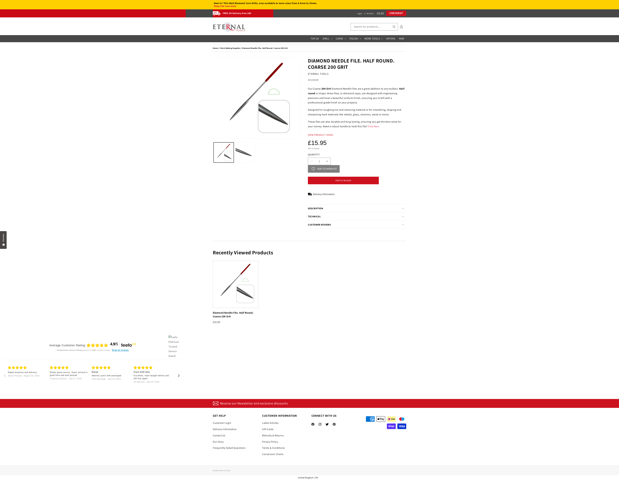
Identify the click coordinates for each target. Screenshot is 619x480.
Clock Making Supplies (230, 48)
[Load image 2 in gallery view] (245, 152)
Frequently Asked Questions (229, 448)
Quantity (313, 154)
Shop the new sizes (225, 6)
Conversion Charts (272, 454)
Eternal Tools (225, 470)
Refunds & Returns (273, 435)
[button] (374, 27)
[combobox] (374, 26)
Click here (373, 126)
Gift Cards (268, 429)
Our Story (218, 441)
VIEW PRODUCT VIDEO (320, 135)
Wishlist (370, 13)
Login (359, 13)
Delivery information (324, 194)
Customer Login (222, 423)
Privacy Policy (270, 441)
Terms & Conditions (273, 448)
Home (215, 48)
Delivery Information (225, 429)
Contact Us (219, 435)
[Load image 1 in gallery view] (224, 152)
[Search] (394, 26)
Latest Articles (270, 423)
